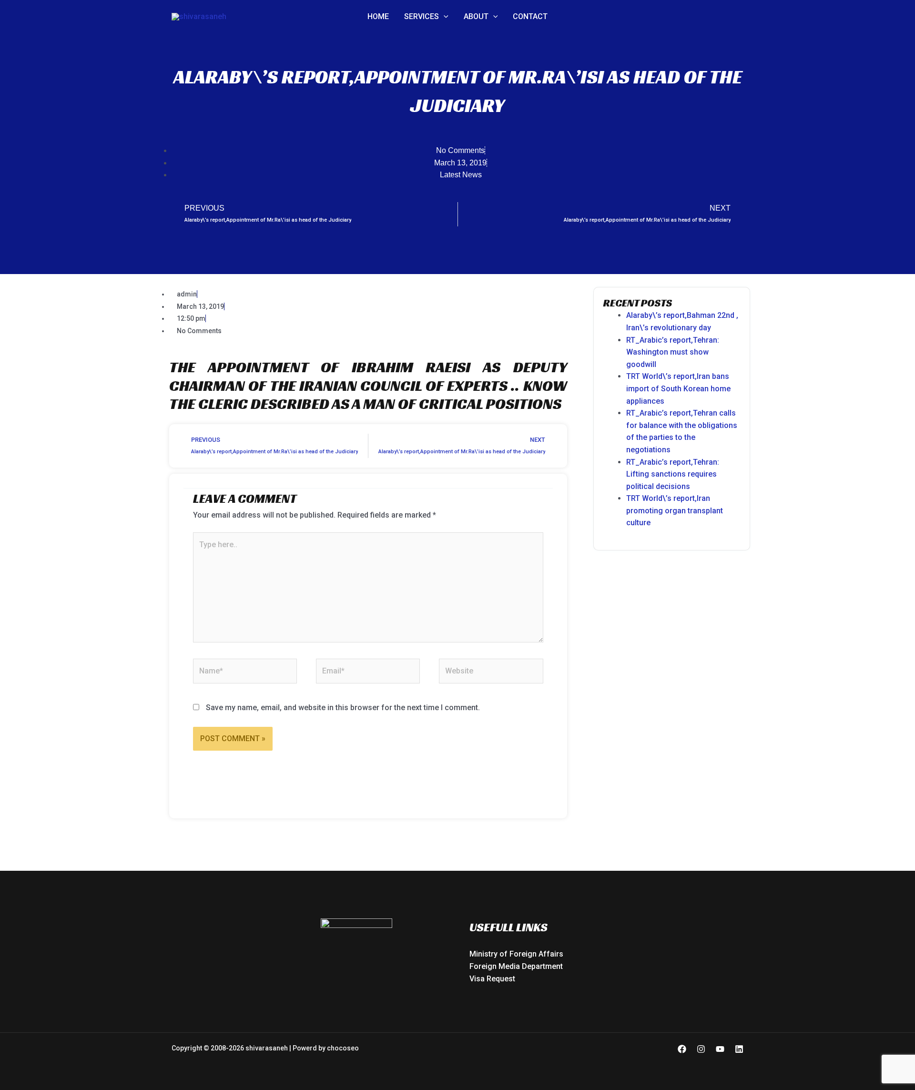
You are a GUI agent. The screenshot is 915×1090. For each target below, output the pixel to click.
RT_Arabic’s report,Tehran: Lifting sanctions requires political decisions (672, 474)
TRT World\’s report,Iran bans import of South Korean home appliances (678, 388)
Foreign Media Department (516, 966)
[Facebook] (682, 1049)
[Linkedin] (739, 1049)
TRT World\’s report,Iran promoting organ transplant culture (674, 510)
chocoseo (343, 1048)
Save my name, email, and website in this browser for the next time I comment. (343, 707)
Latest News (461, 175)
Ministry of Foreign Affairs (516, 953)
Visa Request (492, 978)
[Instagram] (701, 1049)
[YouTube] (720, 1049)
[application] (443, 16)
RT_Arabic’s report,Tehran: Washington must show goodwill (672, 352)
